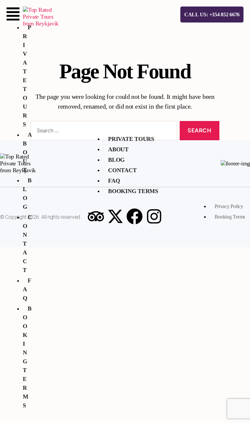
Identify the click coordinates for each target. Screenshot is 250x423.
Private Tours (131, 139)
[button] (13, 14)
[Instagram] (154, 216)
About (27, 152)
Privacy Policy (229, 206)
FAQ (114, 180)
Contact (122, 170)
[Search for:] (102, 132)
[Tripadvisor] (96, 216)
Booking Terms (27, 357)
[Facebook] (135, 216)
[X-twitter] (115, 216)
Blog (116, 160)
